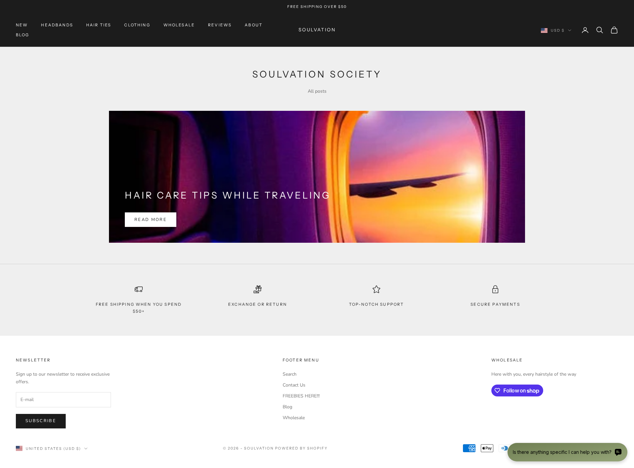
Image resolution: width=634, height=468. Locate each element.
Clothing (137, 24)
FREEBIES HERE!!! (301, 396)
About (254, 24)
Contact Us (294, 385)
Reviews (219, 24)
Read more (150, 220)
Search (290, 374)
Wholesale (179, 24)
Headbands (57, 24)
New (22, 24)
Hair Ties (98, 24)
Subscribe (40, 421)
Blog (22, 34)
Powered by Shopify (301, 448)
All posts (317, 91)
